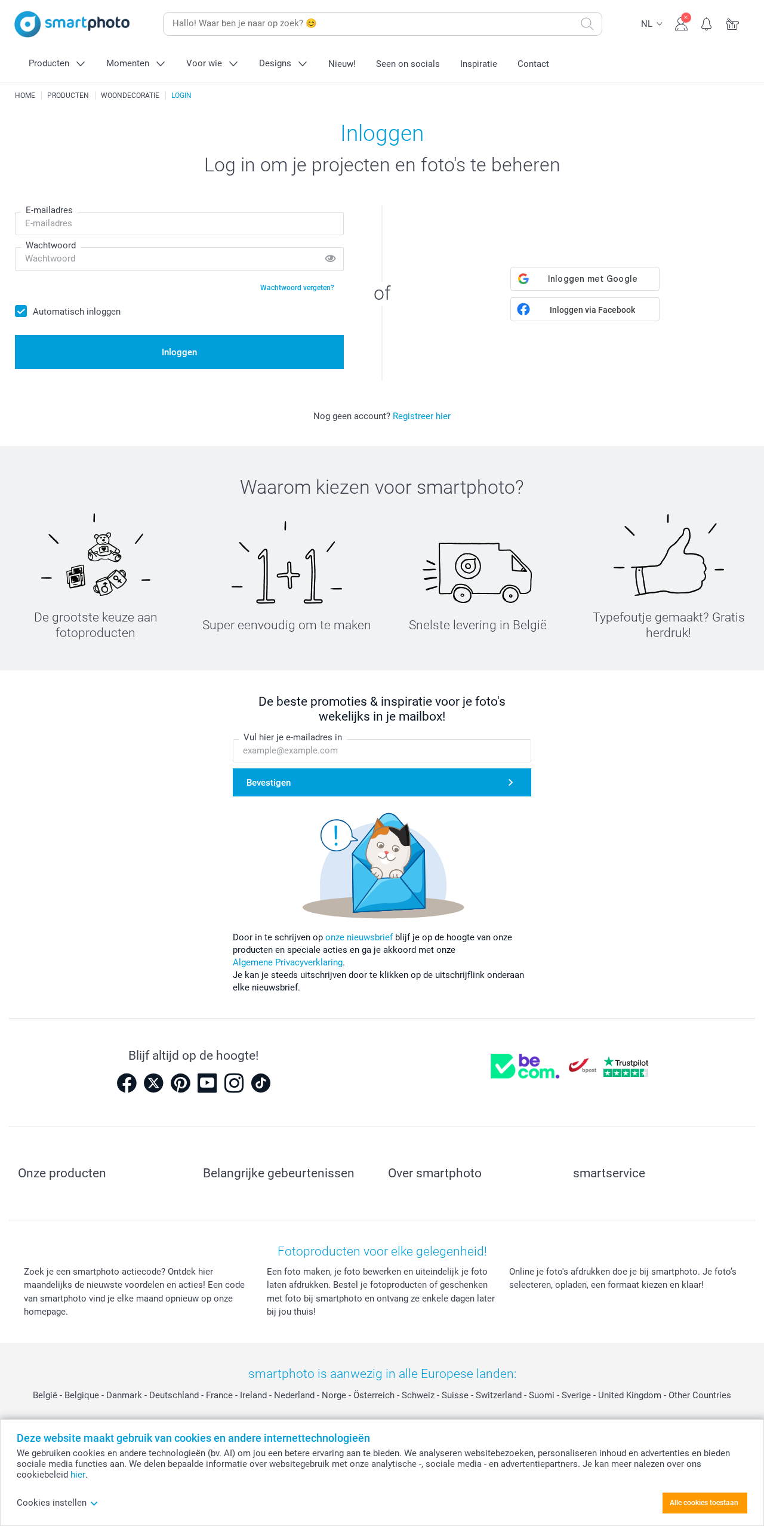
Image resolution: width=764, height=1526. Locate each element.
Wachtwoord (51, 245)
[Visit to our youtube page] (207, 1083)
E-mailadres (49, 210)
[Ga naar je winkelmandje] (732, 23)
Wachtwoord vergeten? (297, 288)
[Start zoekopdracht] (587, 24)
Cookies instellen (52, 1502)
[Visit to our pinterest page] (180, 1083)
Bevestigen (269, 782)
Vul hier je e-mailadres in (293, 737)
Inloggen (179, 352)
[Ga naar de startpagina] (72, 24)
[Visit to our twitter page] (153, 1083)
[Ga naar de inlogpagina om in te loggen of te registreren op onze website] (681, 23)
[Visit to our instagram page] (234, 1083)
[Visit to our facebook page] (126, 1083)
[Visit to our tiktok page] (260, 1083)
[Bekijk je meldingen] (707, 23)
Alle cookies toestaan (704, 1503)
